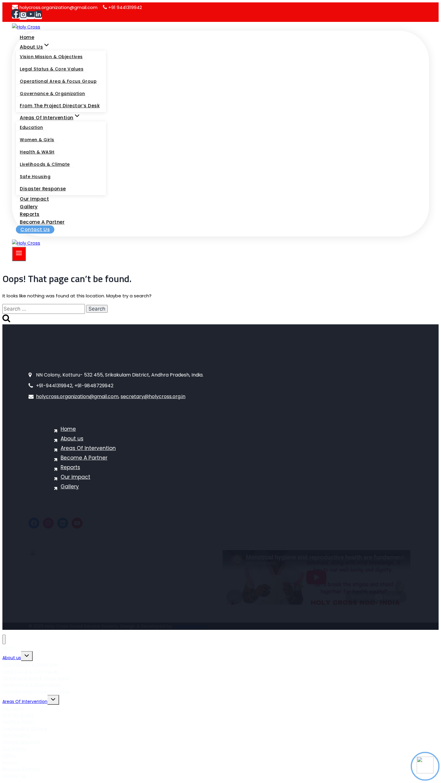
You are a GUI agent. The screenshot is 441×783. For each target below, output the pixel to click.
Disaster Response (43, 189)
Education (31, 127)
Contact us (35, 229)
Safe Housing (35, 177)
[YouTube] (30, 15)
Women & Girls (37, 140)
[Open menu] (19, 254)
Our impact (34, 198)
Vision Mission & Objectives (51, 57)
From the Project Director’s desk (60, 106)
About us (72, 438)
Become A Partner (42, 222)
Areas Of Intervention (88, 448)
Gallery (29, 206)
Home (27, 37)
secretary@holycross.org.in (153, 396)
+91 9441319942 (125, 7)
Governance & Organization (52, 94)
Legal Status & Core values (51, 69)
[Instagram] (23, 16)
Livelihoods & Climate (45, 164)
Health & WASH (37, 152)
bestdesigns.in (189, 626)
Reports (30, 214)
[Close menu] (4, 640)
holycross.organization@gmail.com (59, 7)
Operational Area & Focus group (58, 81)
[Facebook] (16, 15)
